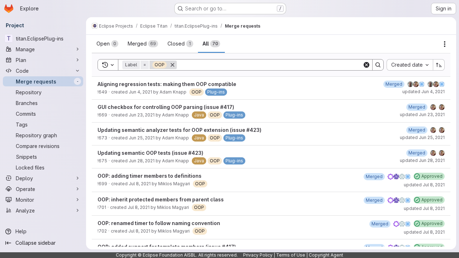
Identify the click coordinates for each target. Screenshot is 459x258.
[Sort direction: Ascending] (439, 65)
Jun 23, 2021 (142, 115)
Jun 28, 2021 (142, 160)
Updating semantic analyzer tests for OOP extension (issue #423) (179, 130)
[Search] (378, 65)
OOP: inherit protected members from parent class (161, 199)
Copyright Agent (326, 255)
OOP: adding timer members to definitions (150, 176)
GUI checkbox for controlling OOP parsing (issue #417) (166, 107)
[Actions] (444, 44)
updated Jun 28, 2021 (422, 160)
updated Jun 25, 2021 (422, 137)
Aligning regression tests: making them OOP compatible (167, 84)
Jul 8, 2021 (140, 183)
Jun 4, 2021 (140, 92)
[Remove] (172, 65)
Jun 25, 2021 (142, 137)
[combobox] (410, 65)
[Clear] (366, 65)
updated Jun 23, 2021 (422, 114)
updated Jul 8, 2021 (424, 184)
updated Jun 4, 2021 (423, 91)
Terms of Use (290, 255)
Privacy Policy (258, 255)
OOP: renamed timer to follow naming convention (159, 223)
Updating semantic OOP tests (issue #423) (150, 153)
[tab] (107, 44)
